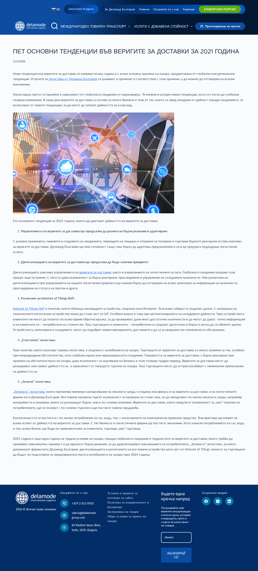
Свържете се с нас (166, 9)
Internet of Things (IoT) (29, 308)
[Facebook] (206, 501)
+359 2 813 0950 (83, 503)
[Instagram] (217, 501)
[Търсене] (54, 26)
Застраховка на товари (123, 512)
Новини (144, 9)
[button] (56, 9)
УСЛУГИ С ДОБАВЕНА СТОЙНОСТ (161, 26)
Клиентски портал (220, 9)
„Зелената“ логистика (29, 391)
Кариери (189, 9)
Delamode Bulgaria (81, 9)
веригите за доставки (95, 272)
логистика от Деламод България (73, 79)
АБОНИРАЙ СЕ (176, 555)
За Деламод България (120, 9)
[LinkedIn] (229, 501)
